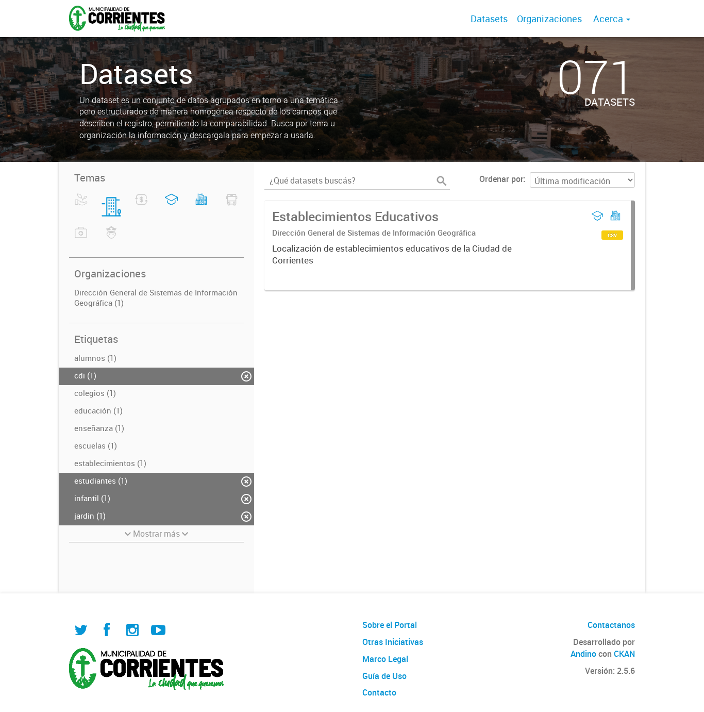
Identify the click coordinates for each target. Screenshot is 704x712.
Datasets (489, 18)
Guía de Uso (384, 676)
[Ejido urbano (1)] (201, 205)
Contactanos (611, 625)
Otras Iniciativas (392, 642)
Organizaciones (549, 18)
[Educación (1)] (171, 205)
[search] (441, 181)
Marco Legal (385, 659)
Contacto (379, 692)
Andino (583, 653)
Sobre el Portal (389, 625)
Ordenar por (501, 179)
